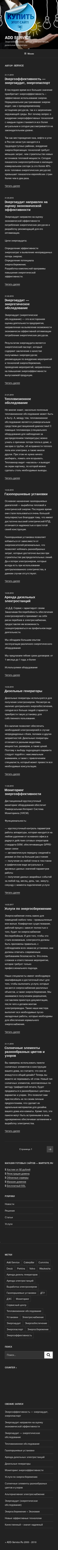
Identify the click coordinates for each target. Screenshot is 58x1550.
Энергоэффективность (19, 1335)
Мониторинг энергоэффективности (23, 791)
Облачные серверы (18, 1177)
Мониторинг (22, 1298)
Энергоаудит (14, 1323)
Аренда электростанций (20, 1280)
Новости (9, 1204)
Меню (31, 53)
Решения (10, 1210)
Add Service (18, 37)
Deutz (10, 1268)
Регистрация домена (18, 1173)
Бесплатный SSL (16, 1185)
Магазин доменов (16, 1181)
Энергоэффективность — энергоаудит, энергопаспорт (27, 80)
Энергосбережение (37, 1329)
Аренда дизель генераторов (22, 1274)
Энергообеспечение (36, 1323)
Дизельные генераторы (23, 690)
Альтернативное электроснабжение (24, 1494)
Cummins (44, 1262)
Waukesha (44, 1268)
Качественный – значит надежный (24, 1524)
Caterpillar (29, 1262)
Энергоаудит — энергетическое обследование (17, 304)
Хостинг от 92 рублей (18, 1169)
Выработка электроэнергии (22, 1286)
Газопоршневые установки (26, 493)
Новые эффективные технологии (23, 1518)
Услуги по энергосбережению (28, 908)
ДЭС (9, 1298)
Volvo (32, 1268)
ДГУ (42, 1292)
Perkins (21, 1268)
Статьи (9, 1217)
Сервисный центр (16, 1305)
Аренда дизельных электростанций (20, 599)
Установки (12, 1317)
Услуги (8, 1224)
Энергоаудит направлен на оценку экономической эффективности (26, 205)
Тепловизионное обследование (18, 400)
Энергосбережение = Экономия (22, 1511)
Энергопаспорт (15, 1329)
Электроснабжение (33, 1317)
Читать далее (12, 185)
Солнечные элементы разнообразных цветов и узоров (25, 1051)
